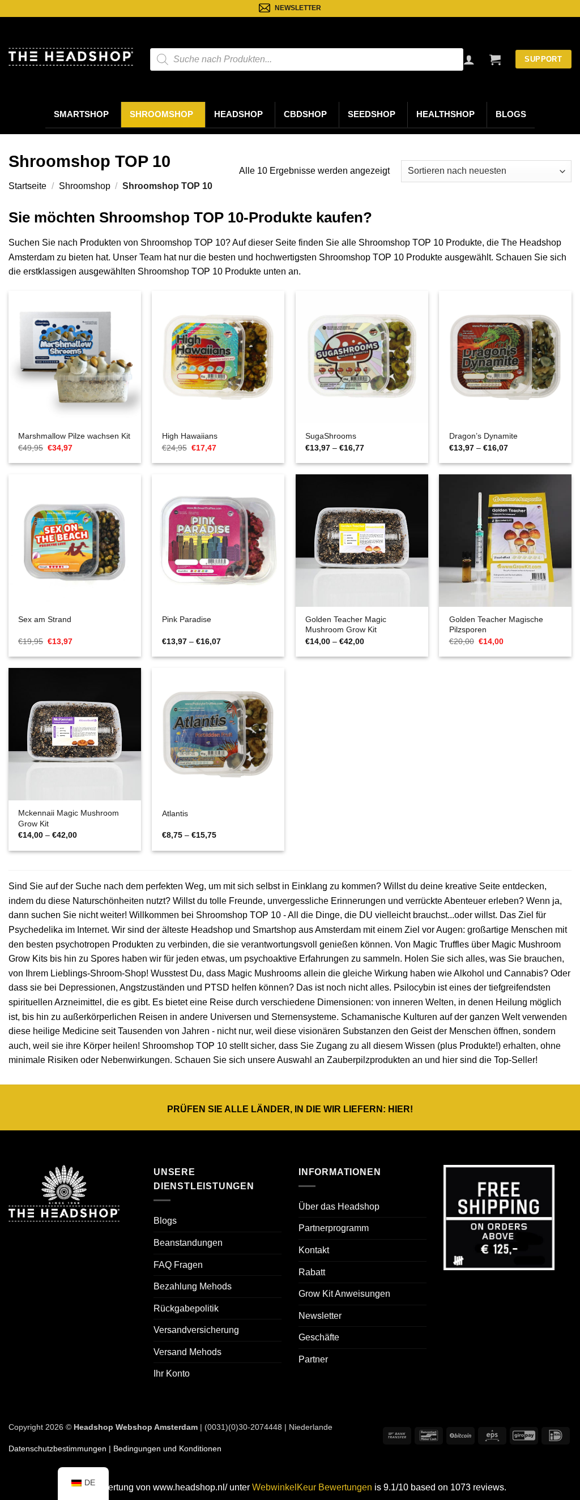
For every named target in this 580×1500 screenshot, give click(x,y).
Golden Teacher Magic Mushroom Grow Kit (345, 625)
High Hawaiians (190, 435)
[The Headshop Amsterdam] (70, 57)
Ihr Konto (171, 1373)
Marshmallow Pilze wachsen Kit (74, 435)
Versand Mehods (187, 1352)
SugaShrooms (330, 435)
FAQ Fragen (178, 1265)
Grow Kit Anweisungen (344, 1293)
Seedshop (371, 114)
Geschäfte (318, 1337)
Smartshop (81, 114)
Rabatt (311, 1272)
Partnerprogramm (333, 1228)
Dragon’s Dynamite (483, 435)
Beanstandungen (188, 1243)
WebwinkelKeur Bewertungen (312, 1487)
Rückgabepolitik (186, 1308)
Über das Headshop (338, 1206)
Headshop (238, 114)
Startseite (27, 186)
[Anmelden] (469, 59)
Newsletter (320, 1316)
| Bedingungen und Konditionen (163, 1448)
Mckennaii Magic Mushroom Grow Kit (68, 818)
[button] (495, 59)
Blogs (511, 114)
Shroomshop (161, 114)
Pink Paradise (186, 619)
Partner (313, 1359)
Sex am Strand (44, 619)
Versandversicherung (196, 1330)
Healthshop (445, 114)
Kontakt (313, 1250)
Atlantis (175, 813)
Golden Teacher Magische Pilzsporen (496, 625)
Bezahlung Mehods (192, 1286)
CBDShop (305, 114)
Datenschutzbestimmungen (57, 1448)
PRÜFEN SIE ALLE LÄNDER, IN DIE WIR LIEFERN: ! (290, 1109)
